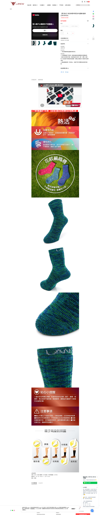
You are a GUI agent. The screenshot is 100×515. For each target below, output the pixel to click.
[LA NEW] (17, 3)
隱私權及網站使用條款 (41, 514)
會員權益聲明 (58, 514)
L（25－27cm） (74, 26)
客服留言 (57, 512)
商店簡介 (38, 512)
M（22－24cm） (65, 26)
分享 (63, 72)
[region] (45, 26)
